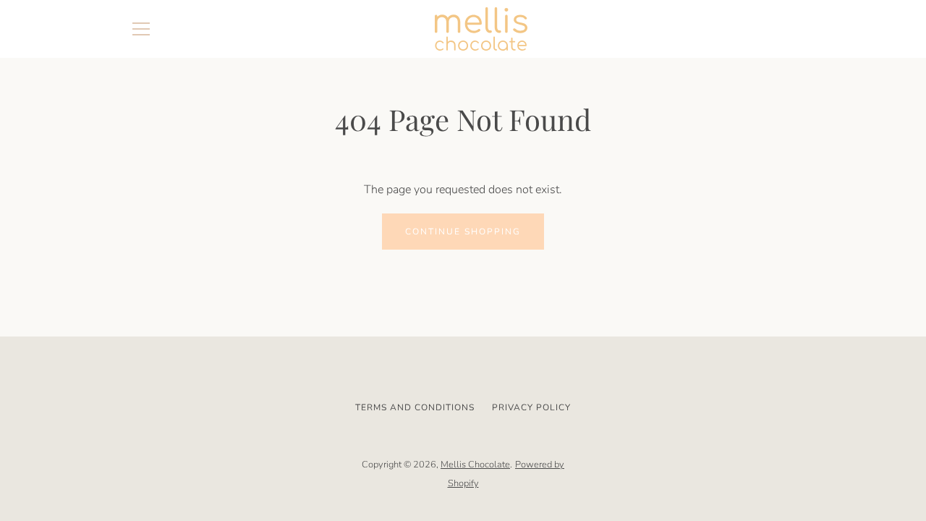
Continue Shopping (463, 231)
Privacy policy (531, 407)
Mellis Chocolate (475, 464)
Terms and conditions (415, 407)
